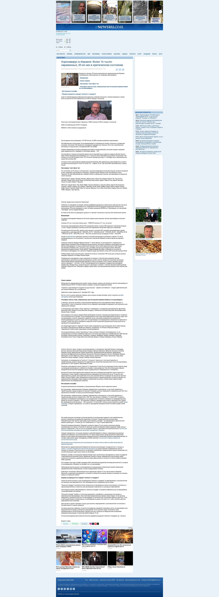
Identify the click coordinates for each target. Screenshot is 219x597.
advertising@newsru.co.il (153, 580)
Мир (89, 54)
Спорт (139, 54)
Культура (133, 54)
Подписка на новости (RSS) (107, 580)
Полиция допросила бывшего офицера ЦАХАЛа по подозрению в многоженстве (147, 147)
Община (124, 54)
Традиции (146, 54)
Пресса (154, 54)
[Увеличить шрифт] (120, 69)
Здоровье (117, 54)
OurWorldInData (71, 236)
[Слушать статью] (125, 69)
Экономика (96, 54)
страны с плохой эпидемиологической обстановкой (78, 448)
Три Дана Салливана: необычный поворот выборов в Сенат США (148, 152)
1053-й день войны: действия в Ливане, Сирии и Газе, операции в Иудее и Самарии (149, 127)
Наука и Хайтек (107, 54)
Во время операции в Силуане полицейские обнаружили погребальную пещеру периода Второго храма (148, 142)
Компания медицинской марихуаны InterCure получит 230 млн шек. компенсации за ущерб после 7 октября (149, 122)
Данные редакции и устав (132, 580)
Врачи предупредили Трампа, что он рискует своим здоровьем (149, 137)
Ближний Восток (80, 54)
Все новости (61, 54)
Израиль (69, 54)
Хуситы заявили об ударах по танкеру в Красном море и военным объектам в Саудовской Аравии (147, 133)
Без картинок (120, 580)
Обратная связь (93, 580)
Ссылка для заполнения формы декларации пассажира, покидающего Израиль (94, 429)
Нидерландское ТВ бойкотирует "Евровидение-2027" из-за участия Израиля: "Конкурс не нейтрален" (148, 116)
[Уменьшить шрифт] (117, 69)
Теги (86, 580)
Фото (160, 54)
